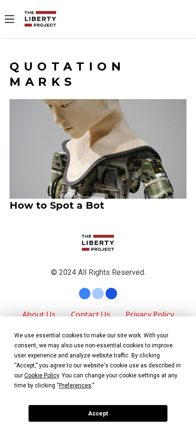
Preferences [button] (75, 385)
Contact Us (90, 314)
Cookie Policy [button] (41, 375)
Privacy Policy (150, 314)
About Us (39, 314)
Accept (98, 413)
